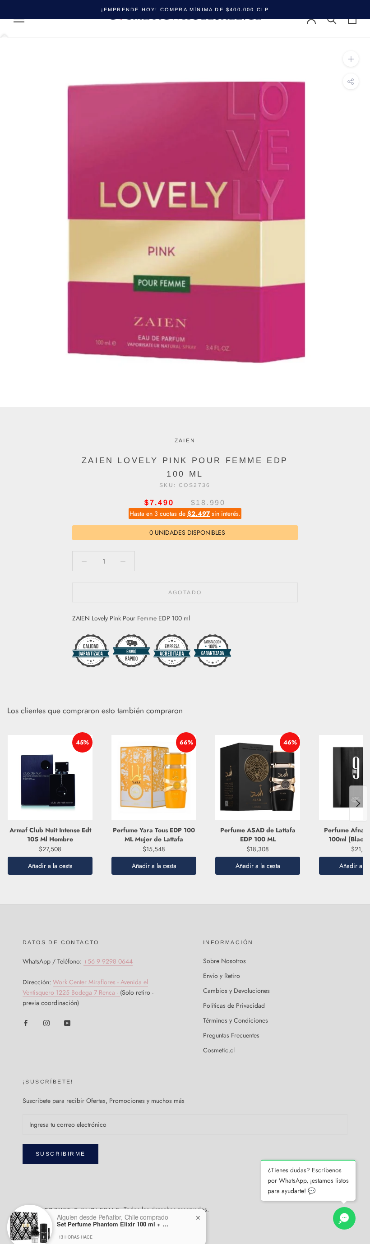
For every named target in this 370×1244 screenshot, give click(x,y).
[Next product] (358, 803)
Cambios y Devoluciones (236, 990)
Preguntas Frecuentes (231, 1035)
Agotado (185, 592)
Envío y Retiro (221, 975)
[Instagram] (46, 1022)
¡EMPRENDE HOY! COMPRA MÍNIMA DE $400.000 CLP (185, 9)
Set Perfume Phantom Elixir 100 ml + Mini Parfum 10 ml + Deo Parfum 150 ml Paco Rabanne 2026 (113, 1194)
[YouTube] (67, 1022)
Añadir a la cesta (50, 865)
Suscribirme (60, 1154)
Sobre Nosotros (224, 960)
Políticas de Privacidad (234, 1005)
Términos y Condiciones (235, 1020)
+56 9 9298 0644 (108, 961)
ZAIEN (185, 440)
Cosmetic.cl (219, 1050)
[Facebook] (26, 1022)
